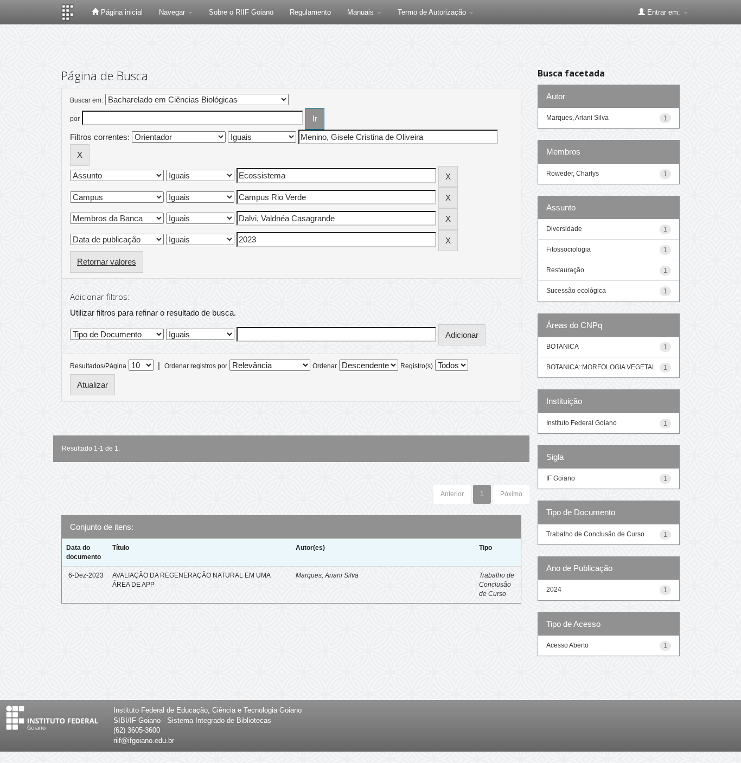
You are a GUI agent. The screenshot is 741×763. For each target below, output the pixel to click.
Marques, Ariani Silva (327, 575)
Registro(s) (416, 366)
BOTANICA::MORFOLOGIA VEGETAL (601, 367)
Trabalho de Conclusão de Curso (496, 585)
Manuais (361, 12)
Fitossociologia (568, 249)
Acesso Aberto (567, 645)
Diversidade (564, 229)
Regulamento (310, 12)
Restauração (565, 270)
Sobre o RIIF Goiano (241, 12)
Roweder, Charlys (572, 173)
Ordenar (324, 366)
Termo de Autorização (433, 12)
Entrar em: (663, 12)
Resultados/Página (98, 366)
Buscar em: (86, 100)
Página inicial (121, 12)
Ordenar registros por (195, 366)
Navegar (173, 12)
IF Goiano (560, 478)
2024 (553, 589)
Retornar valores (106, 261)
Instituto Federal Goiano (581, 423)
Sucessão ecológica (576, 290)
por (75, 119)
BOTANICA (562, 346)
